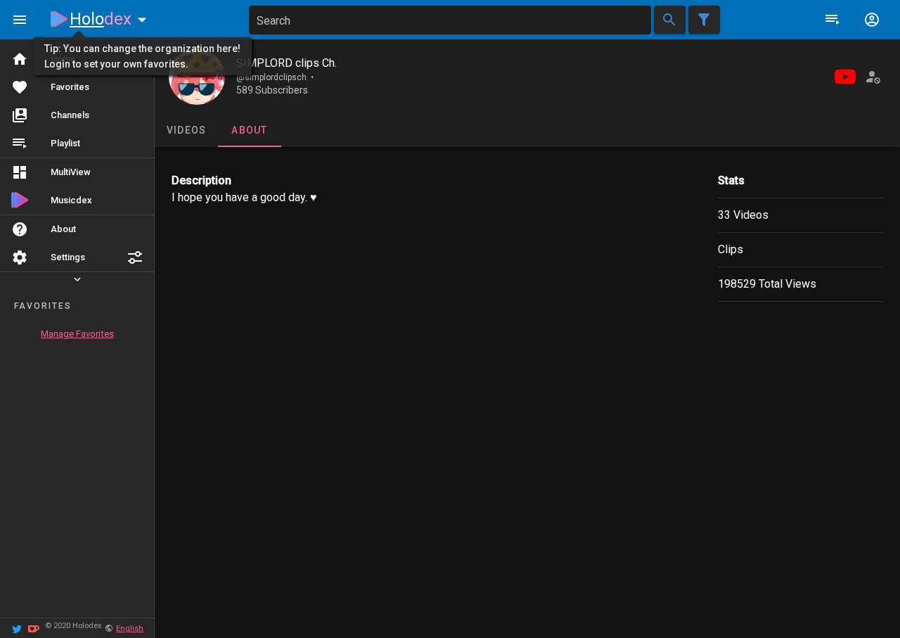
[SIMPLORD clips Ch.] (197, 77)
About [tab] (249, 130)
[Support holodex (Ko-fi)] (33, 627)
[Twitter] (16, 627)
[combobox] (450, 20)
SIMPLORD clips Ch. (286, 63)
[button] (135, 257)
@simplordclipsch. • (275, 77)
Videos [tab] (187, 130)
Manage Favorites (77, 333)
